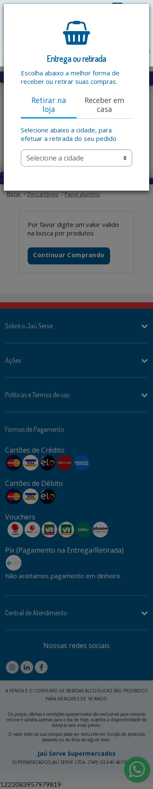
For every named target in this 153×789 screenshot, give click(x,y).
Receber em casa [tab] (105, 104)
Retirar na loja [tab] (48, 104)
